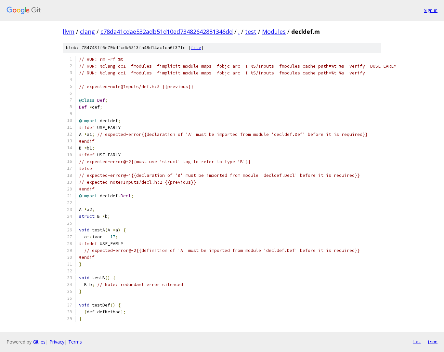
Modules (274, 31)
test (250, 31)
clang (87, 31)
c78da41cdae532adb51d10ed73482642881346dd (166, 31)
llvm (68, 31)
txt (417, 342)
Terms (75, 342)
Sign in (430, 10)
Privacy (56, 342)
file (196, 47)
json (432, 342)
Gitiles (39, 342)
